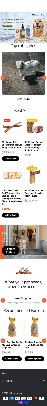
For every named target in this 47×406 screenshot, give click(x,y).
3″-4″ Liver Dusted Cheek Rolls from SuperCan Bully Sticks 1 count (34, 146)
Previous (3, 78)
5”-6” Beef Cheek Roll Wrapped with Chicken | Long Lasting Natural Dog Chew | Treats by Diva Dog (12, 197)
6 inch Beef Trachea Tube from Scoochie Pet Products (34, 193)
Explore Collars (10, 250)
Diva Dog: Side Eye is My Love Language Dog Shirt (12, 344)
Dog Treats (23, 98)
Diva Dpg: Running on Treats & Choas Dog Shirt (35, 344)
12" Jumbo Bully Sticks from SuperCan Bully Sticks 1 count (12, 144)
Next (44, 78)
